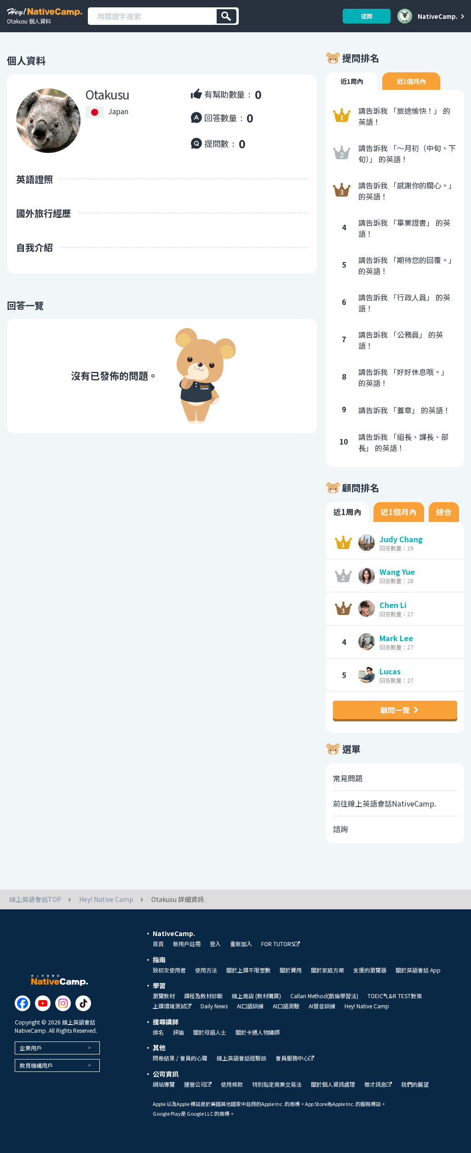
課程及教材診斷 (203, 996)
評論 (178, 1032)
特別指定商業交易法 (277, 1084)
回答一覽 (25, 305)
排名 (158, 1032)
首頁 (158, 944)
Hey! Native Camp (367, 1006)
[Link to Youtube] (43, 1003)
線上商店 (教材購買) (256, 996)
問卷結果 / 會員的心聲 (180, 1058)
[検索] (226, 16)
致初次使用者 (169, 970)
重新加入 (241, 944)
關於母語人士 (209, 1032)
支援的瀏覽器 (369, 970)
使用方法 (206, 970)
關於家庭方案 (327, 970)
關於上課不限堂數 (248, 970)
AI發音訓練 (322, 1006)
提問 (366, 16)
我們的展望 (415, 1084)
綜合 (444, 511)
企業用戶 (31, 1048)
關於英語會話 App (418, 970)
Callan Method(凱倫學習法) (324, 996)
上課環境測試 (169, 1006)
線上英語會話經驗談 (241, 1058)
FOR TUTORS (277, 944)
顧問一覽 (395, 709)
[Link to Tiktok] (83, 1003)
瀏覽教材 (164, 996)
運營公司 (195, 1085)
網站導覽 (164, 1084)
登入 (215, 944)
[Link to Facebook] (22, 1003)
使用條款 (232, 1084)
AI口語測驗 (286, 1006)
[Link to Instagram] (63, 1003)
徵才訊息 (375, 1085)
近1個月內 (411, 81)
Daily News (214, 1006)
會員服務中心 (292, 1058)
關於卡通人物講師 (258, 1032)
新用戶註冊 (187, 944)
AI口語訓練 (250, 1006)
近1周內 (351, 81)
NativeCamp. (438, 16)
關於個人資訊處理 (333, 1084)
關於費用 (291, 970)
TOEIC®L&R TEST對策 (395, 996)
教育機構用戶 (36, 1065)
